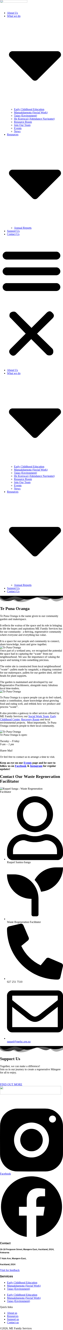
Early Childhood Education (29, 109)
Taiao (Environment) (25, 115)
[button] (31, 302)
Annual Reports (22, 227)
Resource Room (23, 121)
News (17, 131)
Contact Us (13, 234)
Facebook (20, 765)
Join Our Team (22, 125)
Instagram (36, 765)
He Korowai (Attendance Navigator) (34, 118)
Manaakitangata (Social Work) (31, 112)
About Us (12, 12)
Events (18, 128)
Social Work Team (38, 716)
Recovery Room (30, 719)
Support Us (13, 230)
